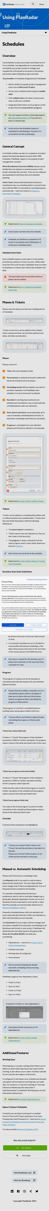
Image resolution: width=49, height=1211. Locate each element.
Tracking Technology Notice (37, 579)
